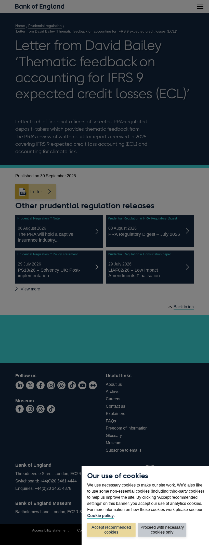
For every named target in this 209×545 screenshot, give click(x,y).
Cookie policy (100, 515)
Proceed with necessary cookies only (162, 529)
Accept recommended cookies (111, 529)
